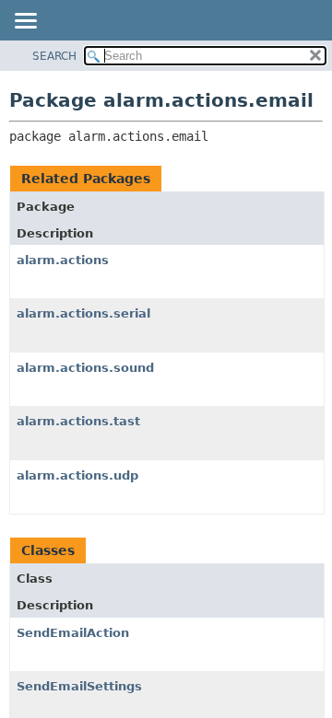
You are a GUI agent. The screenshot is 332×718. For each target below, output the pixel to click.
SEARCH (54, 56)
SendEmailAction (73, 633)
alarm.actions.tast (78, 421)
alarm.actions (63, 260)
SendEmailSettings (79, 686)
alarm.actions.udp (77, 475)
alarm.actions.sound (85, 368)
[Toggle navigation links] (25, 22)
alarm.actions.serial (83, 313)
